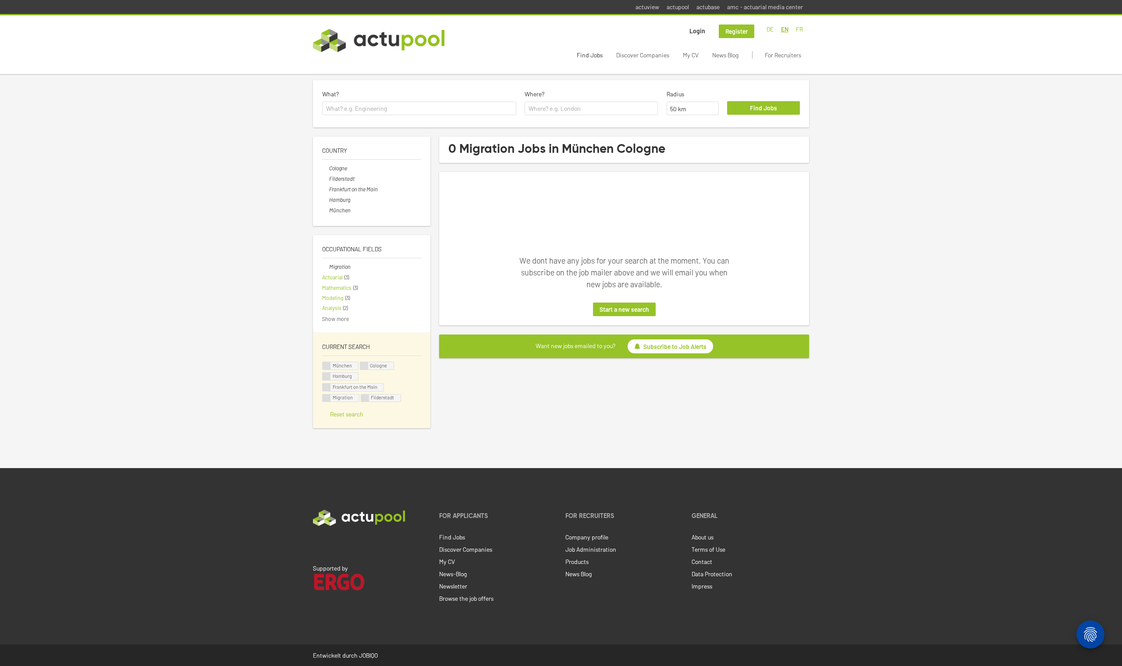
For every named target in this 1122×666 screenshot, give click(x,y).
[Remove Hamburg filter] (325, 199)
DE (770, 29)
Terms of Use (708, 549)
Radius (675, 94)
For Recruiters (783, 55)
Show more (335, 318)
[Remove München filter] (325, 210)
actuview (647, 7)
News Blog (725, 55)
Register (736, 31)
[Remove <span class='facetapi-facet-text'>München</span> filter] (326, 366)
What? (330, 94)
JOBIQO (368, 655)
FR (799, 29)
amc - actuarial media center (765, 7)
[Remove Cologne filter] (325, 168)
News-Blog (453, 574)
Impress (702, 586)
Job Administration (590, 549)
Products (577, 561)
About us (703, 537)
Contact (702, 561)
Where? (534, 94)
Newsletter (453, 586)
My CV (691, 55)
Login (697, 31)
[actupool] (378, 40)
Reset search (346, 414)
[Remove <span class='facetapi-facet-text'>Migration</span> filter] (326, 398)
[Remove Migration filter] (325, 266)
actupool (678, 7)
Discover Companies (642, 55)
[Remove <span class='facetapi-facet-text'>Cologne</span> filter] (364, 366)
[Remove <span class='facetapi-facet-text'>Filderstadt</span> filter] (365, 398)
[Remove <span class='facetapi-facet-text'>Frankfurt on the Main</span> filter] (326, 387)
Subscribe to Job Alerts (675, 346)
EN (784, 29)
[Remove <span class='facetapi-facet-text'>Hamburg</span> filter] (326, 376)
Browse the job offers (466, 598)
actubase (708, 7)
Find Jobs (590, 55)
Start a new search (624, 309)
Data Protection (712, 574)
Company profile (586, 537)
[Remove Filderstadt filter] (325, 178)
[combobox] (419, 109)
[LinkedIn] (318, 544)
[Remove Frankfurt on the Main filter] (325, 189)
